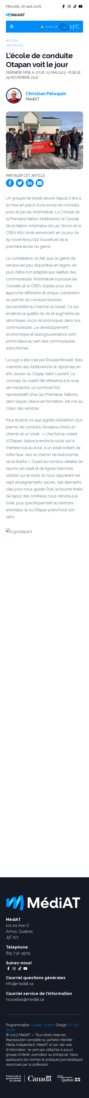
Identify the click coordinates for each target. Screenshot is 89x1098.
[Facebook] (10, 183)
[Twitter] (20, 183)
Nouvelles (14, 45)
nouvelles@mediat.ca (25, 999)
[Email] (40, 183)
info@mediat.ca (19, 983)
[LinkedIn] (30, 183)
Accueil (12, 40)
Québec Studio (42, 1025)
